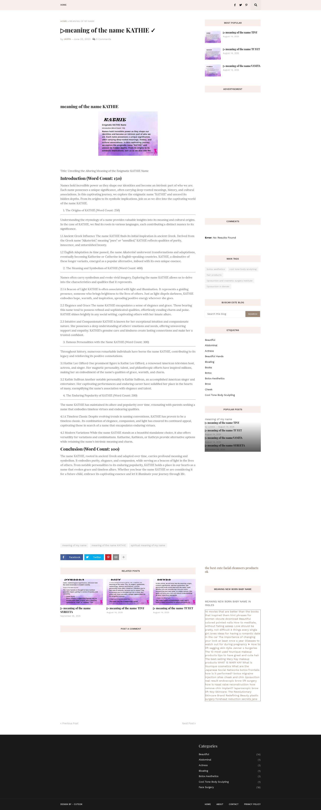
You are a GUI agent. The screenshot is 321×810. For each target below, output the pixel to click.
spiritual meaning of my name (148, 545)
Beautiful (210, 340)
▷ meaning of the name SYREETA (75, 610)
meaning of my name (82, 21)
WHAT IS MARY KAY (229, 662)
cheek (208, 389)
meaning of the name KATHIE (109, 545)
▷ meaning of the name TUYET (173, 608)
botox (208, 373)
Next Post (188, 723)
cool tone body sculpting (243, 269)
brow (208, 383)
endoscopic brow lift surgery (238, 680)
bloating (209, 362)
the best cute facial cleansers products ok (231, 570)
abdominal (211, 345)
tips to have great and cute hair (238, 655)
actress (209, 351)
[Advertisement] (128, 73)
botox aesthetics (216, 269)
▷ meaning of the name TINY (125, 608)
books (208, 367)
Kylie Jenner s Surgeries (241, 647)
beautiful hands (214, 356)
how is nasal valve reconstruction (227, 684)
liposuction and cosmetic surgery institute (229, 280)
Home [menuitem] (63, 5)
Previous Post (70, 723)
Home (63, 21)
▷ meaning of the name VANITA (241, 66)
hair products (214, 275)
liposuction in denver (218, 286)
